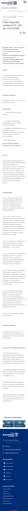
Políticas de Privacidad (7, 503)
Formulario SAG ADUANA (8, 496)
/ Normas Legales (13, 16)
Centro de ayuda (6, 500)
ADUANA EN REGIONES (14, 7)
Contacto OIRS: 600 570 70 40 (11, 452)
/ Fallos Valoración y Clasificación (9, 17)
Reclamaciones (7, 425)
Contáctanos (5, 491)
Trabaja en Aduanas (7, 488)
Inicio (8, 16)
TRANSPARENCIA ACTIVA (5, 8)
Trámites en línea (6, 493)
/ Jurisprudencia (20, 16)
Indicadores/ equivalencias (8, 498)
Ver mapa (7, 446)
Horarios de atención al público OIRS (13, 449)
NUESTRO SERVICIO (5, 7)
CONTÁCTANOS (14, 8)
